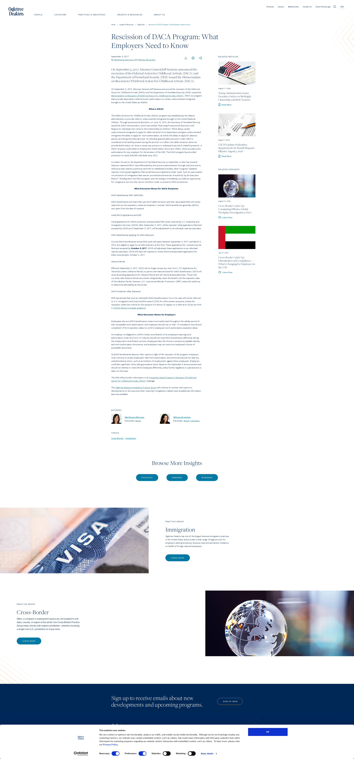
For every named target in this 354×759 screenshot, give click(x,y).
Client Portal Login (323, 6)
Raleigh (138, 420)
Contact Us (307, 6)
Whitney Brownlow (147, 59)
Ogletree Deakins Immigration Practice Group (135, 387)
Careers (281, 6)
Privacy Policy (110, 744)
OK (267, 732)
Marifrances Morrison (124, 59)
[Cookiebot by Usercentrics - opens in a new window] (81, 754)
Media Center (293, 6)
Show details (207, 753)
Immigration (130, 438)
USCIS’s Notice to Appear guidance (129, 307)
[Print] (193, 58)
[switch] (142, 753)
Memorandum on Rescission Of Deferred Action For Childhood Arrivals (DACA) (147, 95)
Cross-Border (117, 438)
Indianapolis (195, 420)
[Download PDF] (186, 58)
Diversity (270, 6)
